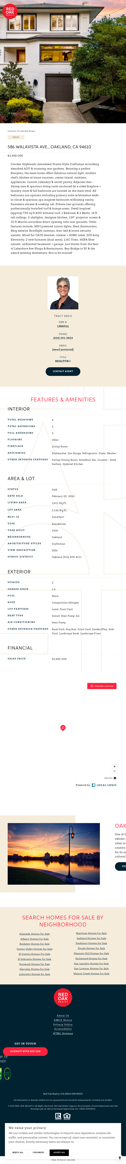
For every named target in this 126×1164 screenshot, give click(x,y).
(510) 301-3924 (63, 338)
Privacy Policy (63, 1025)
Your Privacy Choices (63, 1160)
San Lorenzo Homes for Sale (91, 969)
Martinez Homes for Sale (91, 933)
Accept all (59, 1153)
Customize (38, 1153)
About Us (63, 1016)
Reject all (17, 1153)
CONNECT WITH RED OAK (25, 1051)
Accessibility (63, 1029)
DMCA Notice (63, 1020)
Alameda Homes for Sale (34, 934)
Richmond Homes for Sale (91, 959)
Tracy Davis (63, 316)
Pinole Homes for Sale (91, 948)
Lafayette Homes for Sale (34, 974)
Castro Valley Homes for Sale (35, 949)
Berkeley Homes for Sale (34, 944)
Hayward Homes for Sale (34, 964)
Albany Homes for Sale (34, 939)
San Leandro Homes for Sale (91, 964)
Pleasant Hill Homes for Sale (91, 953)
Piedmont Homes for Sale (91, 943)
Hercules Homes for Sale (35, 969)
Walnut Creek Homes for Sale (91, 974)
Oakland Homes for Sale (91, 938)
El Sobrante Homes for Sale (34, 959)
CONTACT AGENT (63, 371)
